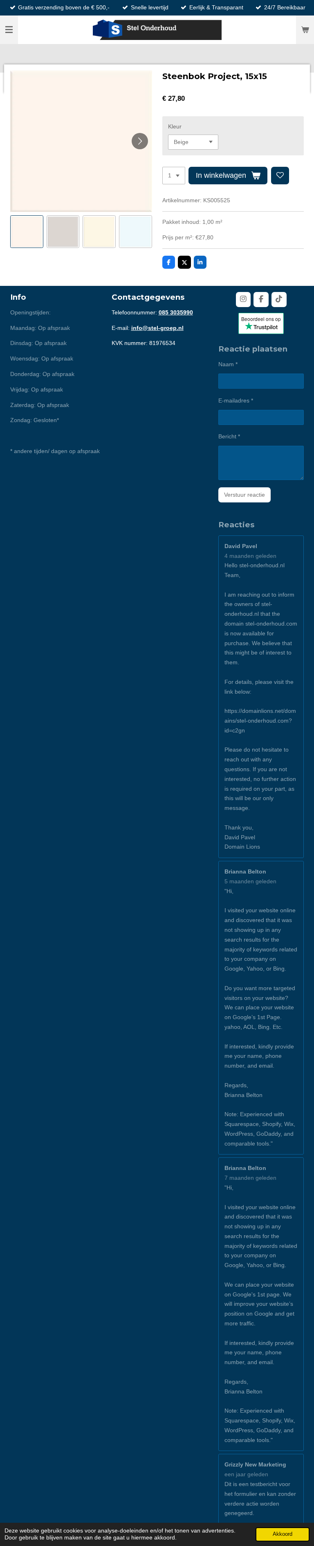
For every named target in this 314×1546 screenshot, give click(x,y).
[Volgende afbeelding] (140, 141)
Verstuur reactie (244, 494)
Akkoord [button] (282, 1534)
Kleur (175, 126)
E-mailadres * (235, 400)
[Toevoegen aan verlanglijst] (280, 176)
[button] (26, 231)
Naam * (228, 364)
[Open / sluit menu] (9, 29)
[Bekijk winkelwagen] (305, 29)
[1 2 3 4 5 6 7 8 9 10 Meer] (173, 176)
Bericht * (229, 436)
